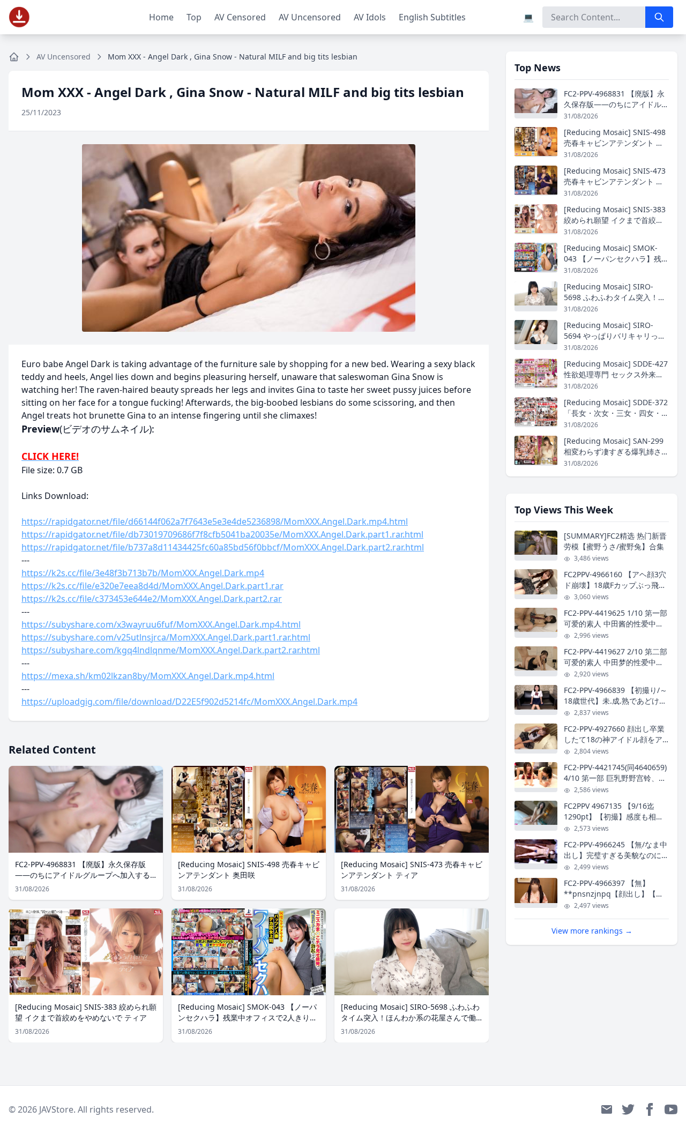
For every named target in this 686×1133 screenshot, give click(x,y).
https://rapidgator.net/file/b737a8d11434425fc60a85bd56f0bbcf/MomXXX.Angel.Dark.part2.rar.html (222, 547)
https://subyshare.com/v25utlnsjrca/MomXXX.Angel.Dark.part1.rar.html (165, 637)
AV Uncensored (310, 17)
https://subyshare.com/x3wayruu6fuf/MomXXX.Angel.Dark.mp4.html (161, 624)
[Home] (14, 56)
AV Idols (370, 17)
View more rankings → (591, 931)
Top (194, 17)
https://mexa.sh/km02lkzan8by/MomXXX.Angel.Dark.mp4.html (147, 676)
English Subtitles (432, 17)
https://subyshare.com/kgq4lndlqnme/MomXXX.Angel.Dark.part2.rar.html (170, 650)
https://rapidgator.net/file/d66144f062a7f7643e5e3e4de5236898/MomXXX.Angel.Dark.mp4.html (214, 521)
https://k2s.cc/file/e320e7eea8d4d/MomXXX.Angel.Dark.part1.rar (152, 586)
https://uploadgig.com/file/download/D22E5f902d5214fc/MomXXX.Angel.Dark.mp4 (189, 701)
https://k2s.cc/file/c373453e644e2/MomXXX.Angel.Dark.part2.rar (151, 599)
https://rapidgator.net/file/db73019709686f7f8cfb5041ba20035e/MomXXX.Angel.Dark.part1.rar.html (222, 534)
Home (161, 17)
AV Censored (240, 17)
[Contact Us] (606, 1109)
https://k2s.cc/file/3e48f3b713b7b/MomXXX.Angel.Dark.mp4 (142, 573)
